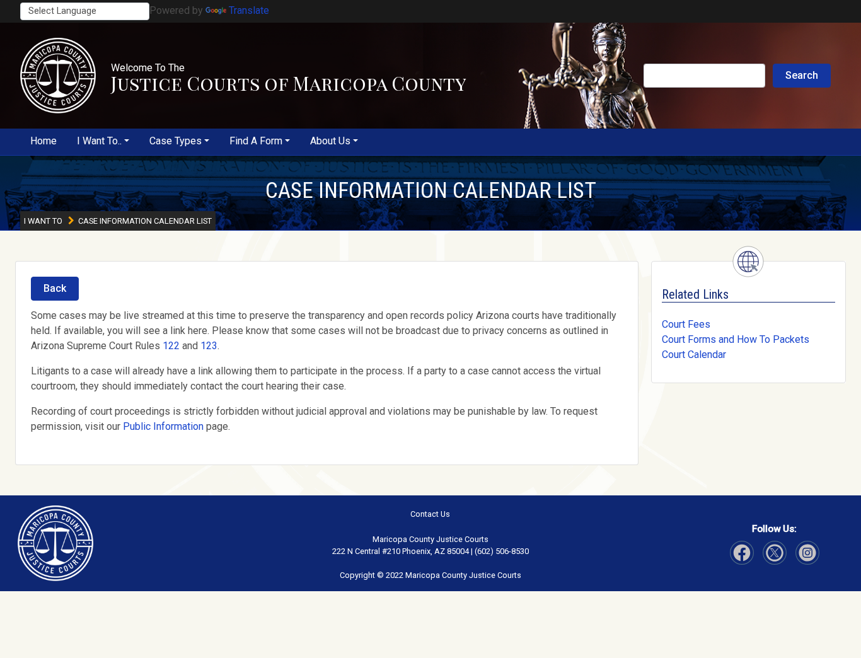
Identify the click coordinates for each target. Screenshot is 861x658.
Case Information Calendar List (430, 190)
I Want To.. (99, 141)
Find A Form (255, 141)
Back (54, 288)
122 (171, 346)
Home (43, 141)
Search (801, 75)
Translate (249, 10)
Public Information (163, 426)
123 (208, 346)
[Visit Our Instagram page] (774, 552)
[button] (58, 75)
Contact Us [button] (430, 514)
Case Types (175, 141)
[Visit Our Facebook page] (741, 552)
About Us (330, 141)
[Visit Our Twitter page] (807, 552)
